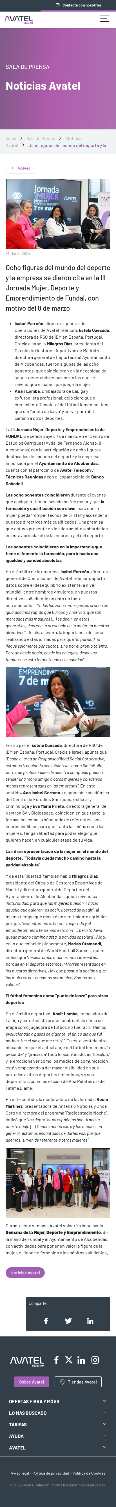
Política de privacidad (50, 1473)
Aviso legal (20, 1473)
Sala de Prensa (40, 138)
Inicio (11, 138)
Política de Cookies (89, 1473)
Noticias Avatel (25, 1272)
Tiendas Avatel (82, 1381)
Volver (24, 168)
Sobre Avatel (31, 1381)
